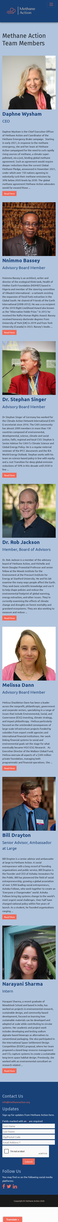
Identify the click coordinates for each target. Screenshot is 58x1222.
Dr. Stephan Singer (24, 399)
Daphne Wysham (22, 114)
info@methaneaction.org (16, 1102)
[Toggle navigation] (51, 4)
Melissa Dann (18, 685)
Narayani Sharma (22, 984)
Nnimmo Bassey (21, 260)
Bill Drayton (16, 835)
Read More (9, 193)
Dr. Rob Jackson (21, 542)
